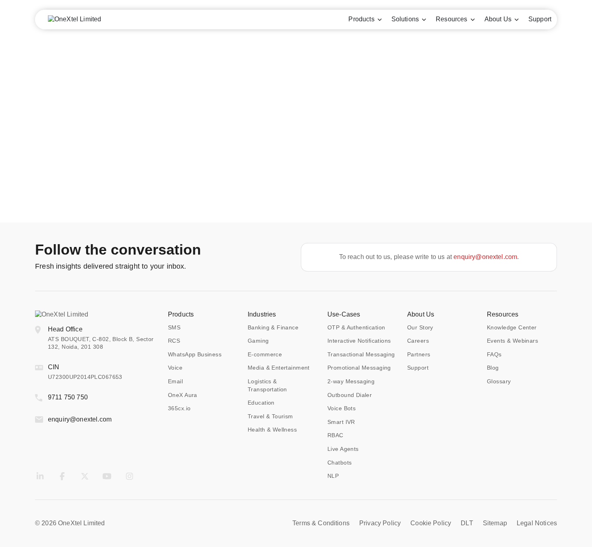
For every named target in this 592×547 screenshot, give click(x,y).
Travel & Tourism (270, 416)
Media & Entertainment (279, 367)
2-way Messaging (351, 381)
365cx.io (179, 408)
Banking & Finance (273, 327)
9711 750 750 (68, 397)
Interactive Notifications (359, 340)
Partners (418, 354)
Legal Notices (537, 523)
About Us (420, 314)
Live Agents (343, 449)
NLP (333, 476)
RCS (174, 340)
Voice (175, 367)
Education (261, 402)
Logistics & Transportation (267, 385)
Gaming (258, 340)
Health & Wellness (272, 429)
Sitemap (495, 523)
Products (181, 314)
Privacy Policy (380, 523)
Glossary (499, 381)
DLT (467, 523)
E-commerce (265, 354)
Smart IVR (341, 422)
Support (417, 367)
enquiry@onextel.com (485, 256)
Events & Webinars (512, 340)
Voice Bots (341, 408)
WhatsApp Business (194, 354)
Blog (493, 367)
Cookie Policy (430, 523)
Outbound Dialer (349, 395)
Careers (418, 340)
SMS (174, 327)
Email (175, 381)
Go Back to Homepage (296, 166)
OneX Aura (182, 395)
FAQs (494, 354)
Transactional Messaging (361, 354)
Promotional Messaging (359, 367)
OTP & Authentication (356, 327)
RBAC (335, 435)
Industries (262, 314)
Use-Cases (343, 314)
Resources (502, 314)
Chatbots (339, 462)
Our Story (420, 327)
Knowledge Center (512, 327)
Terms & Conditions (321, 523)
